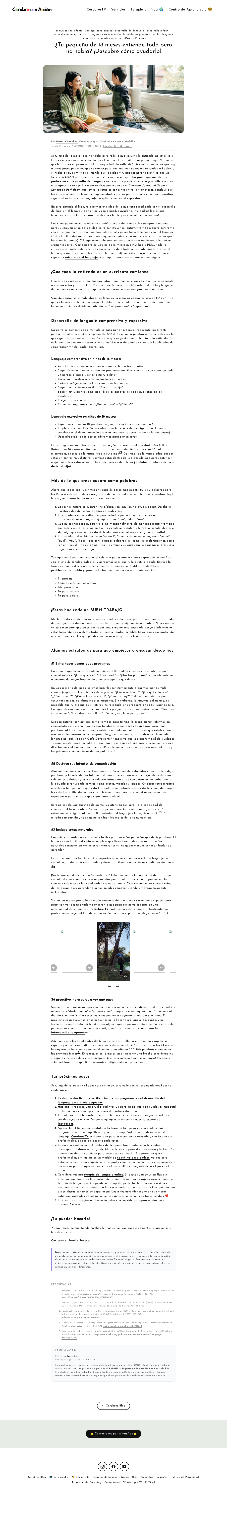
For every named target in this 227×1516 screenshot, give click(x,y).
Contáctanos (112, 1482)
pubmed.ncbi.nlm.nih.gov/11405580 (80, 1317)
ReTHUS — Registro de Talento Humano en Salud (137, 1369)
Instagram (65, 1123)
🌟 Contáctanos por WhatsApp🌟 (113, 1433)
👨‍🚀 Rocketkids (80, 1477)
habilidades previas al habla (141, 34)
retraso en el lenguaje (81, 257)
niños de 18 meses (135, 38)
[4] (160, 812)
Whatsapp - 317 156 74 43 (139, 1482)
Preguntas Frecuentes (154, 1477)
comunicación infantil (69, 31)
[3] (114, 750)
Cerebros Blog (115, 1405)
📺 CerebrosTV (58, 1477)
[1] (141, 197)
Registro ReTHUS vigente (117, 146)
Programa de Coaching (86, 1482)
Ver (120, 511)
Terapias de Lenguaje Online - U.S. (115, 1477)
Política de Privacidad (185, 1477)
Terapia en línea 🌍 (147, 9)
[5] (86, 1031)
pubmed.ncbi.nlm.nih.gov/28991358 (122, 1326)
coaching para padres (133, 1157)
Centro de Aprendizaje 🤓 (190, 9)
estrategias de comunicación (103, 34)
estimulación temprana (68, 34)
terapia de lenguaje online (103, 1174)
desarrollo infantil (158, 31)
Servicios (118, 9)
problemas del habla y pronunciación (79, 570)
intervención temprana (68, 1032)
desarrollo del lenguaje (129, 31)
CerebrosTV (96, 9)
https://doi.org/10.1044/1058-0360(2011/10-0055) (87, 1297)
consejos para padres (98, 31)
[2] (120, 452)
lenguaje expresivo (109, 38)
